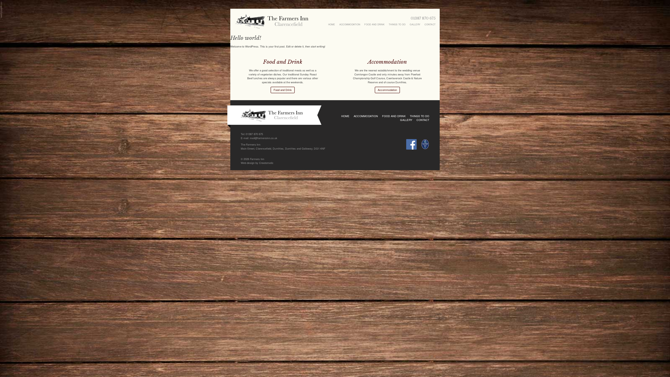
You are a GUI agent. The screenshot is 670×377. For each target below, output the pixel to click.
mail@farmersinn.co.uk (263, 138)
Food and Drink (374, 24)
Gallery (415, 24)
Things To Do (397, 24)
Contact (430, 24)
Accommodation (349, 24)
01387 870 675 (423, 18)
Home (331, 24)
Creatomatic (266, 163)
